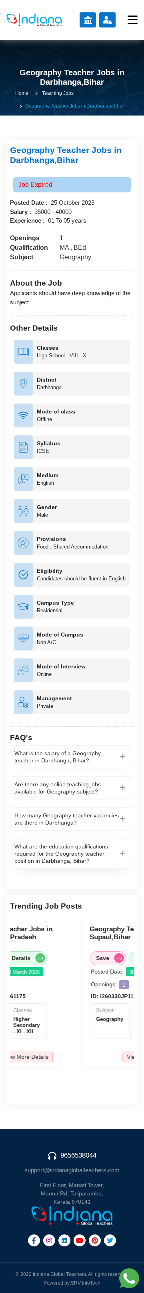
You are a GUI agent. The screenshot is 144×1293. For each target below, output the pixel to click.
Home (21, 93)
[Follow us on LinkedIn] (64, 1240)
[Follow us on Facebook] (34, 1240)
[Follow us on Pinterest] (95, 1240)
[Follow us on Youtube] (80, 1240)
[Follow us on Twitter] (110, 1240)
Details (17, 958)
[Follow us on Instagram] (49, 1240)
